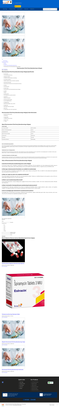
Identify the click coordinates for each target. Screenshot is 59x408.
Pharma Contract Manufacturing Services (10, 65)
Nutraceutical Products (35, 389)
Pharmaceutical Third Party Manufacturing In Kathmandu (12, 369)
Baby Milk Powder (34, 383)
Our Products (22, 385)
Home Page (21, 382)
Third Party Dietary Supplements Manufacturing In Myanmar (13, 263)
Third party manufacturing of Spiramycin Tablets (11, 314)
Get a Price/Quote (4, 69)
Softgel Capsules (34, 385)
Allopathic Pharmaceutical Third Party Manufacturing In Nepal (13, 341)
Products (5, 64)
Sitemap (21, 388)
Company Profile (22, 383)
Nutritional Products (34, 388)
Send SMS (33, 399)
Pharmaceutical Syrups (35, 386)
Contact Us (21, 386)
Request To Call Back (5, 61)
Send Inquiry (18, 6)
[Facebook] (2, 382)
